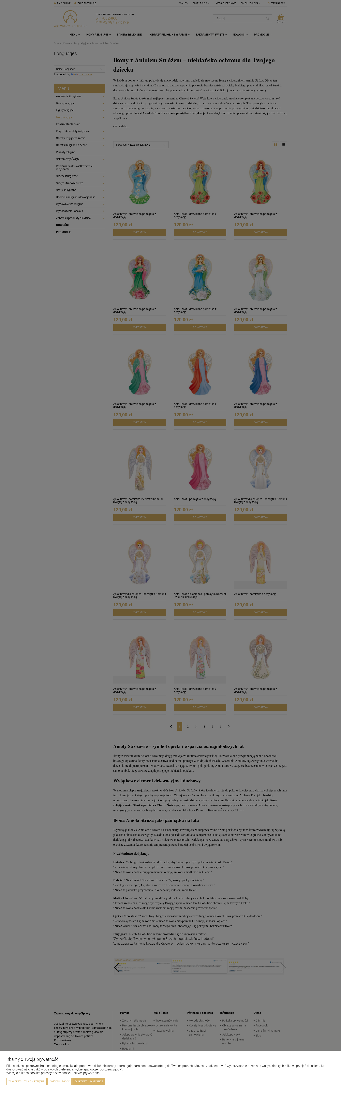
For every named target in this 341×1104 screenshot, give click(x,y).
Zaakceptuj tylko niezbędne (26, 1081)
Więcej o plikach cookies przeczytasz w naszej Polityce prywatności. (53, 1073)
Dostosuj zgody (59, 1081)
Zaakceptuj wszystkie (89, 1081)
